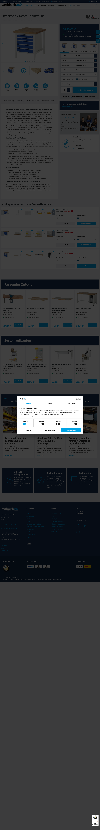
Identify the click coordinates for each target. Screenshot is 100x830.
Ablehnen (29, 430)
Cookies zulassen (71, 430)
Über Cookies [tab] (71, 403)
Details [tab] (50, 403)
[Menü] (98, 815)
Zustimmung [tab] (28, 403)
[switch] (42, 424)
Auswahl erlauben (50, 430)
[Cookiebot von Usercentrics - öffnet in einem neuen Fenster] (75, 399)
